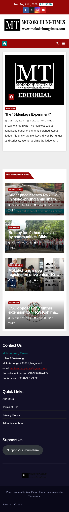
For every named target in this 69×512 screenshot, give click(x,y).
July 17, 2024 (16, 121)
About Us (8, 399)
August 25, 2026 (22, 205)
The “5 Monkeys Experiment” (28, 114)
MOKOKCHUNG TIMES (42, 121)
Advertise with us (13, 423)
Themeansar (34, 496)
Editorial (10, 108)
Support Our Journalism (23, 450)
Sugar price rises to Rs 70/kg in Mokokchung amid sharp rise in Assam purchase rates (33, 199)
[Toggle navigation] (63, 43)
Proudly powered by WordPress (22, 492)
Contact (18, 504)
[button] (57, 43)
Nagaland (14, 227)
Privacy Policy (11, 415)
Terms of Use (10, 407)
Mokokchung (15, 190)
